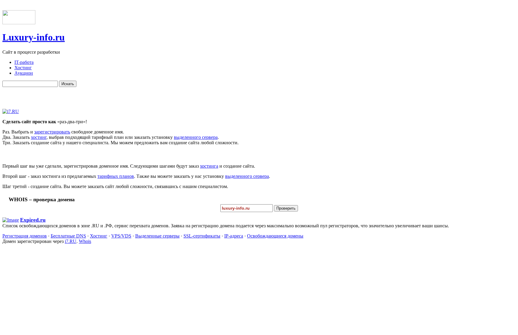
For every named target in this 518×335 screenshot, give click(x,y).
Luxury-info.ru (33, 37)
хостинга (209, 166)
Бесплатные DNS (68, 235)
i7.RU (70, 241)
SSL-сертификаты (201, 235)
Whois (85, 241)
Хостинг (98, 235)
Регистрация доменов (24, 235)
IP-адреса (233, 235)
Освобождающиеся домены (275, 235)
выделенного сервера (196, 137)
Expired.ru (33, 220)
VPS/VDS (121, 235)
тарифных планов (115, 176)
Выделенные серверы (157, 235)
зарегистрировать (52, 131)
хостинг (38, 137)
